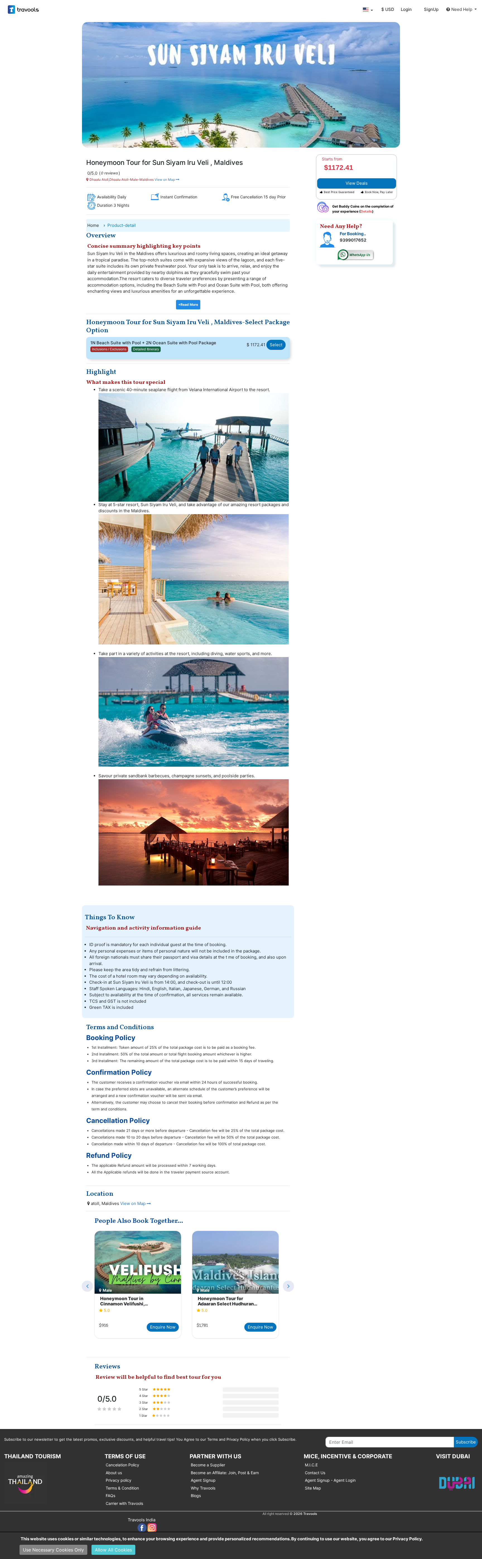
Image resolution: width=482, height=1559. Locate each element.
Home (93, 225)
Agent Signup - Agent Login (330, 1480)
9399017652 (353, 240)
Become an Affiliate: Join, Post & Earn (225, 1472)
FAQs (110, 1495)
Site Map (313, 1488)
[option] (137, 1285)
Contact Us (315, 1472)
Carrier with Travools (124, 1503)
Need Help (462, 9)
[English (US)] (368, 9)
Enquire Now (162, 1327)
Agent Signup (203, 1480)
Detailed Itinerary (146, 349)
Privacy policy (118, 1480)
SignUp (431, 9)
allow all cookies (113, 1550)
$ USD (387, 9)
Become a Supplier (208, 1464)
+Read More (188, 304)
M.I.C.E (311, 1464)
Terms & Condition (122, 1488)
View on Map (165, 179)
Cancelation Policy (122, 1464)
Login (406, 9)
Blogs (196, 1495)
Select (276, 344)
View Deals (357, 183)
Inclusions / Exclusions (109, 349)
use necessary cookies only (53, 1550)
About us (114, 1472)
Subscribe (466, 1442)
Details (366, 211)
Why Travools (203, 1488)
